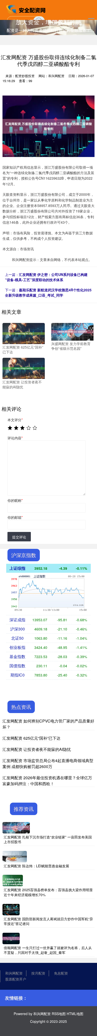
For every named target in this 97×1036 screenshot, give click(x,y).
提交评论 (19, 536)
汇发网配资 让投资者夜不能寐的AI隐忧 (36, 749)
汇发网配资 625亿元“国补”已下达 (31, 738)
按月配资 (38, 973)
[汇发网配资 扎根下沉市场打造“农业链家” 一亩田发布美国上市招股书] (16, 827)
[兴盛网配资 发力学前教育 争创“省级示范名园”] (72, 331)
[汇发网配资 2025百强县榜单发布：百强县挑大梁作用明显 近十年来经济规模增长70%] (12, 880)
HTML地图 (75, 1013)
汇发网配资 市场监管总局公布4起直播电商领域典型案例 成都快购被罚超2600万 (47, 763)
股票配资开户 (15, 979)
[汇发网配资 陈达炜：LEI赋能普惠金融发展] (14, 856)
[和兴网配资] (26, 9)
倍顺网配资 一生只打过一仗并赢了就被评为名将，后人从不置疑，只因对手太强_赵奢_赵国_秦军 (48, 950)
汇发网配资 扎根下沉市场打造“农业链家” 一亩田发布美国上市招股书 (48, 839)
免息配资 (61, 973)
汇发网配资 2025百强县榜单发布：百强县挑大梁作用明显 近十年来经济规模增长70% (48, 892)
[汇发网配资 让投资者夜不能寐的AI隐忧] (23, 367)
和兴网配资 (14, 973)
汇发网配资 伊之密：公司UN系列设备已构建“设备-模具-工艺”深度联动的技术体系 (46, 277)
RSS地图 (59, 1013)
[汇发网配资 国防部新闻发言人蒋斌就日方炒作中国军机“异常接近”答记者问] (11, 908)
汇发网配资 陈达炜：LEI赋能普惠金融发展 (36, 865)
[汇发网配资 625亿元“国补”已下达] (23, 332)
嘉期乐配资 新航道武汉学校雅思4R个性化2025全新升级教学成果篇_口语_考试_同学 (48, 292)
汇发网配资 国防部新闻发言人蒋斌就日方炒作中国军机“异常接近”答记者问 (48, 921)
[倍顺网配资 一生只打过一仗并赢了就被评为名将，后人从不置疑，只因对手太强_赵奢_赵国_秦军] (11, 937)
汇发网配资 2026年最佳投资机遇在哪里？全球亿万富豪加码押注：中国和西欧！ (47, 780)
